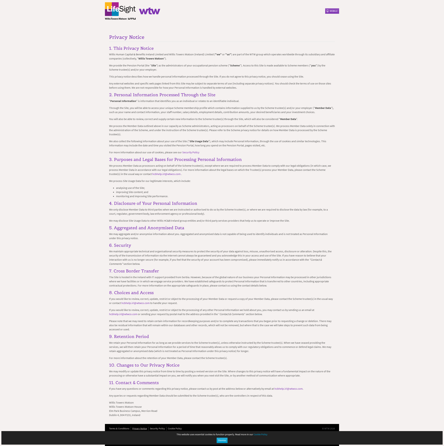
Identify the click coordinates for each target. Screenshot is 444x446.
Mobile (334, 10)
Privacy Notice (139, 428)
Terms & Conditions (119, 428)
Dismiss (222, 440)
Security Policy (190, 152)
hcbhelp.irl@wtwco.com (166, 174)
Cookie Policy (175, 428)
